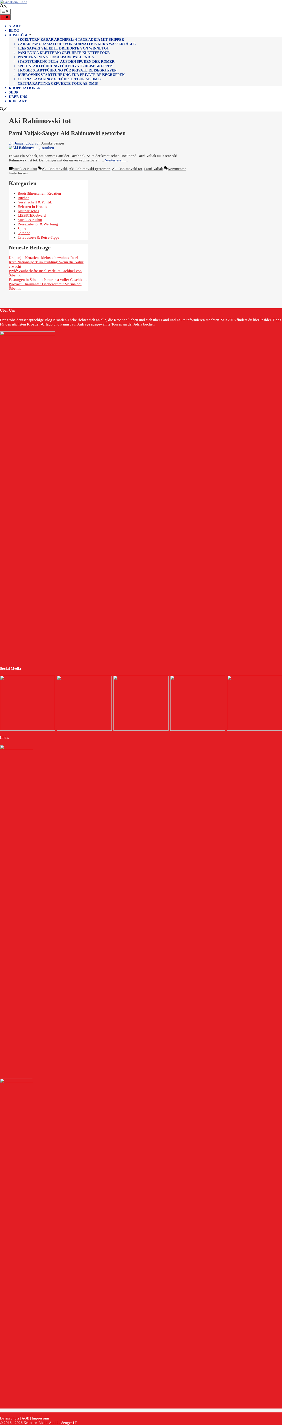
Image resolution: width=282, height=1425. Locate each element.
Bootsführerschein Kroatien (39, 193)
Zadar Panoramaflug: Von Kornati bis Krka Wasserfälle (77, 44)
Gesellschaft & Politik (35, 202)
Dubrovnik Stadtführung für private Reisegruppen (71, 75)
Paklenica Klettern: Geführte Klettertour (64, 53)
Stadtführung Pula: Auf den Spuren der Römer (66, 61)
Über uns (18, 97)
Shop (13, 92)
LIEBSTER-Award (32, 215)
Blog (14, 30)
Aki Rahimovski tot (127, 169)
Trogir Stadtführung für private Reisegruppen (67, 70)
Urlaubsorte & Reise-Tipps (38, 237)
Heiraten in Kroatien (34, 207)
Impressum (40, 1418)
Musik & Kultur (25, 169)
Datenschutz (9, 1418)
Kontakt (18, 101)
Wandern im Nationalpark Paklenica (56, 57)
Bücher (23, 198)
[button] (3, 7)
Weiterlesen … (116, 160)
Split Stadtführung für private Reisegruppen (65, 66)
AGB (25, 1418)
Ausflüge (18, 35)
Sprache (24, 233)
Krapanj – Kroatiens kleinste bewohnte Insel (43, 258)
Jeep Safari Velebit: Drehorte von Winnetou (63, 48)
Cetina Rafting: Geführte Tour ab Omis (58, 83)
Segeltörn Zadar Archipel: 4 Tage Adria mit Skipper (71, 39)
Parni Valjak (153, 169)
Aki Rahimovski (54, 169)
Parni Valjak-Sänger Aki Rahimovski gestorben (67, 133)
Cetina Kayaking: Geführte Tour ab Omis (59, 79)
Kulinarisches (28, 211)
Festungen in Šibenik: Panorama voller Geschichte (48, 280)
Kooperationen (25, 88)
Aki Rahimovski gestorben (89, 169)
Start (14, 26)
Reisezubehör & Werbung (38, 224)
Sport (22, 229)
